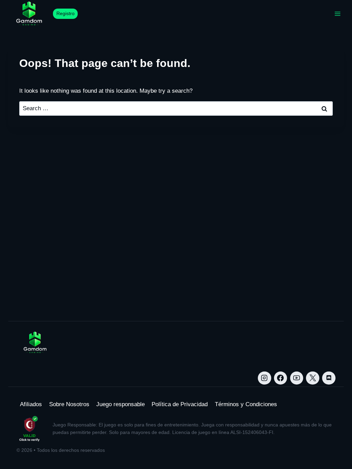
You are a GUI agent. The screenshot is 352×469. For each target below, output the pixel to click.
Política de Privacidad (180, 404)
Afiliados (31, 404)
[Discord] (329, 378)
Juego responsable (120, 404)
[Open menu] (337, 13)
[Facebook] (280, 378)
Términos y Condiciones (246, 404)
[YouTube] (297, 378)
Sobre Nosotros (69, 404)
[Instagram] (264, 378)
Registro (65, 13)
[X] (312, 378)
